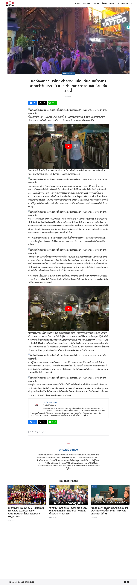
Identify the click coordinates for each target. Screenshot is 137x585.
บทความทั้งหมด (122, 3)
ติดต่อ (111, 3)
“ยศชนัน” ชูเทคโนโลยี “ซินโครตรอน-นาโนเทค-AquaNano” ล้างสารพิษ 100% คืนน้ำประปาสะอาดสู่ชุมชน (68, 511)
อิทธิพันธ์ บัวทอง (68, 450)
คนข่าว (45, 432)
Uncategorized (68, 74)
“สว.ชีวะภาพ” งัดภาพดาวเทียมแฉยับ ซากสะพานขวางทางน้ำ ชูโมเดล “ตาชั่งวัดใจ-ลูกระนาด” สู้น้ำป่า (110, 511)
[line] (128, 582)
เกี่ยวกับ (104, 3)
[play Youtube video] (68, 146)
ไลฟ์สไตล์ (95, 3)
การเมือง (86, 3)
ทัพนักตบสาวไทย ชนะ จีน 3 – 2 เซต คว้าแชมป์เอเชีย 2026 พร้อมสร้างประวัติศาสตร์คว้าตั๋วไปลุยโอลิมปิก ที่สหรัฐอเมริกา (25, 512)
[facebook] (125, 582)
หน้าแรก (78, 3)
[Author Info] (69, 446)
